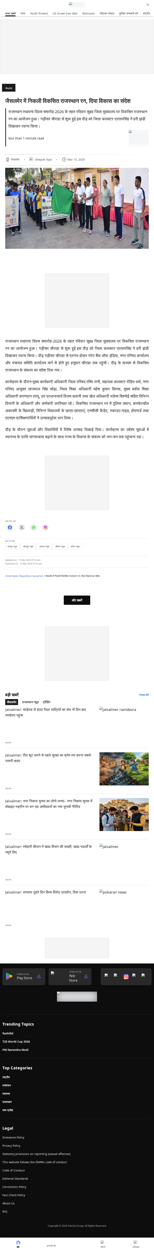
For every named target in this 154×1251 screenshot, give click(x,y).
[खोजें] (148, 4)
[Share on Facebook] (10, 527)
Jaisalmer (38, 576)
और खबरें (77, 600)
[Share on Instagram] (45, 527)
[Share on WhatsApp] (33, 527)
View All (144, 694)
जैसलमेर (8, 88)
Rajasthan (25, 576)
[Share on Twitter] (21, 527)
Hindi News (11, 576)
